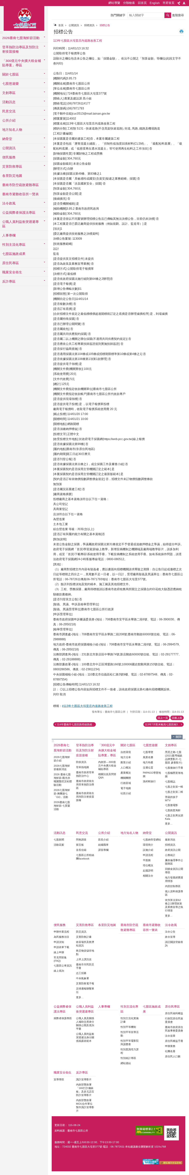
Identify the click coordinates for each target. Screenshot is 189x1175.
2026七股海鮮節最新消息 (62, 767)
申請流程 (148, 855)
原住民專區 (172, 1006)
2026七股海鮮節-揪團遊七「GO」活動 (62, 793)
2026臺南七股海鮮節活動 (62, 748)
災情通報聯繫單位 (85, 990)
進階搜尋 (178, 15)
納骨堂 (147, 832)
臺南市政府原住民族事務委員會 (174, 1029)
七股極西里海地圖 (174, 774)
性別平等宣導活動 (130, 1034)
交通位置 (148, 767)
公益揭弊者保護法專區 (62, 1009)
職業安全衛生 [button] (12, 272)
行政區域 (126, 783)
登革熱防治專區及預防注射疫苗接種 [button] (20, 49)
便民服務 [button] (9, 157)
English (155, 3)
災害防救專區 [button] (12, 166)
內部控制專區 (173, 886)
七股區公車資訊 (63, 965)
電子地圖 (126, 788)
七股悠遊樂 (150, 745)
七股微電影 (171, 805)
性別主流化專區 (129, 1009)
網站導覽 (114, 2)
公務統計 (170, 855)
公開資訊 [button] (9, 148)
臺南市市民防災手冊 (85, 966)
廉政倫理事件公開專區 (174, 862)
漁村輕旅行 (149, 781)
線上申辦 (59, 952)
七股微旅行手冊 (174, 767)
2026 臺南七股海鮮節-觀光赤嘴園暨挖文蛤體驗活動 (63, 779)
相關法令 (148, 875)
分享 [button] (179, 3)
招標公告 (105, 25)
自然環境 (126, 752)
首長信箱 (81, 849)
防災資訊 (81, 931)
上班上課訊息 (84, 959)
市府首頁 (168, 2)
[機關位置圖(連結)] (150, 1163)
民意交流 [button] (9, 111)
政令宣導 (170, 936)
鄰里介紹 (126, 762)
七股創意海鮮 (173, 810)
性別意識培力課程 (130, 1051)
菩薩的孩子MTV (171, 799)
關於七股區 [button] (10, 74)
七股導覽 (148, 752)
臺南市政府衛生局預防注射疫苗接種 (85, 797)
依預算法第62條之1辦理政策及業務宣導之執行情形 (174, 905)
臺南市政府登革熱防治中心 (85, 774)
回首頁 (142, 2)
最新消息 (170, 839)
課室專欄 (103, 849)
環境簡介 (148, 844)
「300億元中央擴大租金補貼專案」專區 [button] (21, 63)
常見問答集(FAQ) (60, 959)
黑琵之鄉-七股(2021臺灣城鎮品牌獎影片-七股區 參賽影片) (173, 757)
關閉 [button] (179, 736)
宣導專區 (59, 1079)
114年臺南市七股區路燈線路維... (75, 724)
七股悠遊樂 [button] (10, 83)
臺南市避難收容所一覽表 (20, 194)
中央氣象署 (82, 978)
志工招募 (81, 973)
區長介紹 (103, 839)
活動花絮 (59, 844)
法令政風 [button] (9, 203)
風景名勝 (148, 757)
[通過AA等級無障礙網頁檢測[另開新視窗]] (149, 1130)
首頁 (60, 25)
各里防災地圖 (12, 176)
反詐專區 (82, 1072)
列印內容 (181, 31)
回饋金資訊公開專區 (174, 870)
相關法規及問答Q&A (107, 776)
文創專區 (171, 745)
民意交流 (82, 832)
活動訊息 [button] (9, 102)
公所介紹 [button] (9, 120)
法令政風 (171, 925)
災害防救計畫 (84, 936)
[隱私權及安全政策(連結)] (171, 1163)
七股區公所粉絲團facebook (85, 857)
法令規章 (170, 1035)
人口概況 (126, 767)
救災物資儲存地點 (85, 952)
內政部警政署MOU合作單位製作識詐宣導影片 (85, 1105)
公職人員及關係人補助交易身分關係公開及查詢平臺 (85, 1023)
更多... (168, 823)
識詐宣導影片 (84, 1079)
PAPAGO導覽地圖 (152, 774)
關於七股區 (128, 745)
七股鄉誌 (170, 781)
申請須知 (59, 942)
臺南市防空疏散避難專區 (20, 185)
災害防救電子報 (85, 983)
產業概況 (126, 772)
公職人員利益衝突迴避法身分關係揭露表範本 (85, 1037)
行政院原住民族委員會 (174, 1020)
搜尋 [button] (167, 15)
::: (4, 2)
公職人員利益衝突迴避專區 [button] (20, 224)
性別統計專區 (128, 1058)
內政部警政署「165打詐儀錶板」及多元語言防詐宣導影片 (85, 1090)
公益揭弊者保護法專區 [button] (18, 212)
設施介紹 (148, 849)
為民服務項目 (61, 936)
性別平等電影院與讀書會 (130, 1042)
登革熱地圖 (82, 767)
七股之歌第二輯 (174, 791)
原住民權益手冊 (174, 1040)
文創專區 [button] (9, 93)
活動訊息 (60, 832)
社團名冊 (170, 1051)
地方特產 (148, 762)
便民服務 (60, 925)
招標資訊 (89, 25)
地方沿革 (126, 757)
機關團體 (126, 777)
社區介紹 (126, 793)
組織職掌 (103, 844)
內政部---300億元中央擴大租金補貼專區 (107, 766)
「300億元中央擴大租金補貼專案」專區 (107, 750)
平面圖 (147, 860)
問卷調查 (81, 839)
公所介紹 (104, 832)
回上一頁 (163, 717)
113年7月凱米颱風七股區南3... (162, 724)
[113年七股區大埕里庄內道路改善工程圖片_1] (171, 1133)
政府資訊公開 (173, 849)
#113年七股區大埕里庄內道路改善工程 (87, 706)
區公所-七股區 (24, 18)
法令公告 (170, 931)
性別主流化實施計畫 (130, 1020)
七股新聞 (59, 839)
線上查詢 (59, 970)
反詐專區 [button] (9, 281)
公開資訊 (74, 25)
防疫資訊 (81, 762)
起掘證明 (148, 870)
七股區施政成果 (13, 254)
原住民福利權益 (174, 1013)
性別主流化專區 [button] (13, 244)
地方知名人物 (12, 130)
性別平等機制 (128, 1026)
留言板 (80, 844)
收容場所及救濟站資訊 (85, 944)
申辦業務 (170, 1046)
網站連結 (126, 1063)
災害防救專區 (85, 925)
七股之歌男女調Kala (174, 817)
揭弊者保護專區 (63, 1018)
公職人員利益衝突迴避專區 (85, 1009)
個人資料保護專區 (174, 893)
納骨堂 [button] (7, 139)
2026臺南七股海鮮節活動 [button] (20, 38)
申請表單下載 (61, 947)
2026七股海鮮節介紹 (62, 759)
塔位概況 (148, 865)
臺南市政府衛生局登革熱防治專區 (85, 784)
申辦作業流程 (61, 931)
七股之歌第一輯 (174, 786)
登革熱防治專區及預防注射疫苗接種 (85, 750)
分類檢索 (129, 2)
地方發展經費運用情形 (174, 879)
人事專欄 (9, 235)
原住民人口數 (173, 1056)
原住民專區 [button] (10, 263)
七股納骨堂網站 (152, 839)
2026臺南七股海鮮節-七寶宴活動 (62, 806)
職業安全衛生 (62, 1072)
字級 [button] (184, 3)
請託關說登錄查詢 (174, 944)
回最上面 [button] (177, 717)
